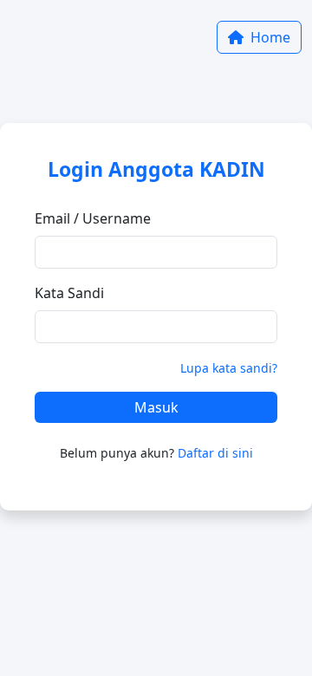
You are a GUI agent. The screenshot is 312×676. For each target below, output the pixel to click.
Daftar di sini (215, 453)
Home (268, 37)
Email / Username (93, 218)
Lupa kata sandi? (228, 368)
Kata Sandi (69, 292)
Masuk (156, 407)
